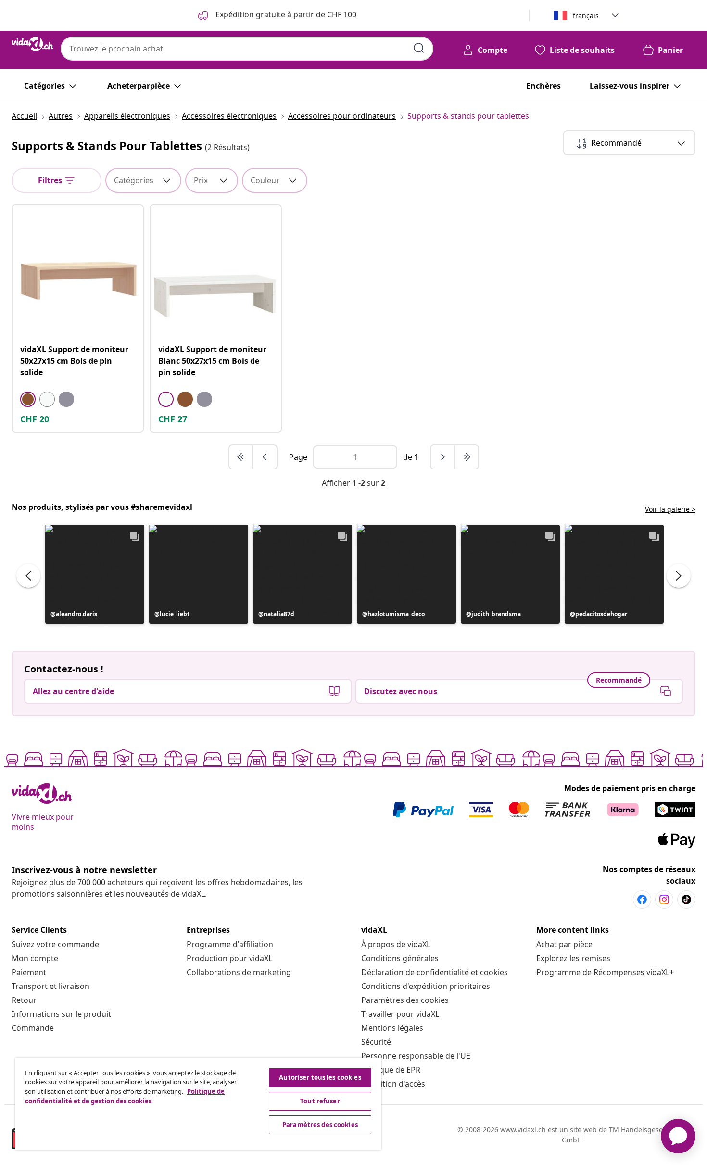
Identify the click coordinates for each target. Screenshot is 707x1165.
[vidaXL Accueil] (32, 44)
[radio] (28, 399)
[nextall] (466, 457)
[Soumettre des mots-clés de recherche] (419, 48)
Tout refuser (320, 1101)
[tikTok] (686, 899)
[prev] (265, 457)
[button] (94, 574)
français (586, 15)
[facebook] (642, 899)
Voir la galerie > (670, 509)
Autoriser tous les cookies (320, 1077)
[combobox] (247, 49)
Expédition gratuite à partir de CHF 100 (285, 14)
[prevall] (241, 457)
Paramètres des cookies (405, 1000)
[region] (198, 1104)
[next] (443, 457)
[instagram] (664, 899)
